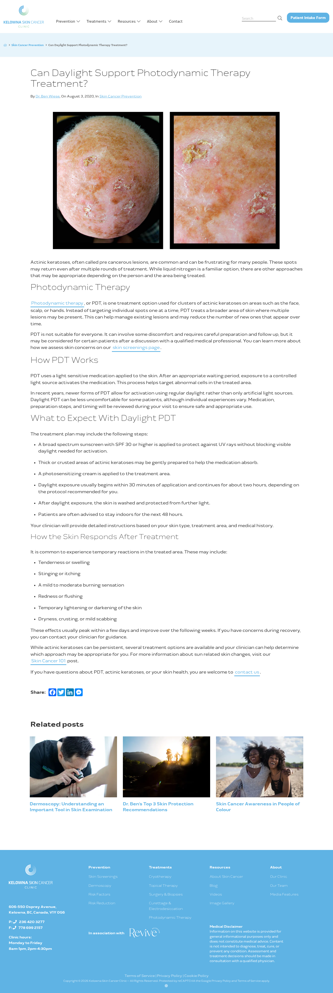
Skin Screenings (103, 876)
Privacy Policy (169, 976)
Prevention (65, 21)
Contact (176, 21)
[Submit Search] (281, 17)
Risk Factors (99, 894)
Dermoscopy (99, 885)
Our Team (279, 885)
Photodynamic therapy (57, 303)
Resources (127, 21)
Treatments (96, 21)
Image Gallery (222, 903)
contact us (247, 672)
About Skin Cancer (226, 876)
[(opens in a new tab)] (144, 932)
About (152, 21)
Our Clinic (278, 876)
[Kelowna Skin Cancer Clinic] (24, 16)
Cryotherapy (160, 876)
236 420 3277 (32, 922)
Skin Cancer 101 (48, 661)
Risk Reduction (101, 903)
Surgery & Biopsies (166, 894)
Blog (214, 885)
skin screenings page (136, 347)
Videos (216, 894)
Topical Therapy (163, 885)
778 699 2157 (31, 928)
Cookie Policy (196, 976)
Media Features (284, 894)
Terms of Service (140, 976)
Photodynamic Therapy (170, 917)
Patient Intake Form (310, 18)
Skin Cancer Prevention (27, 45)
